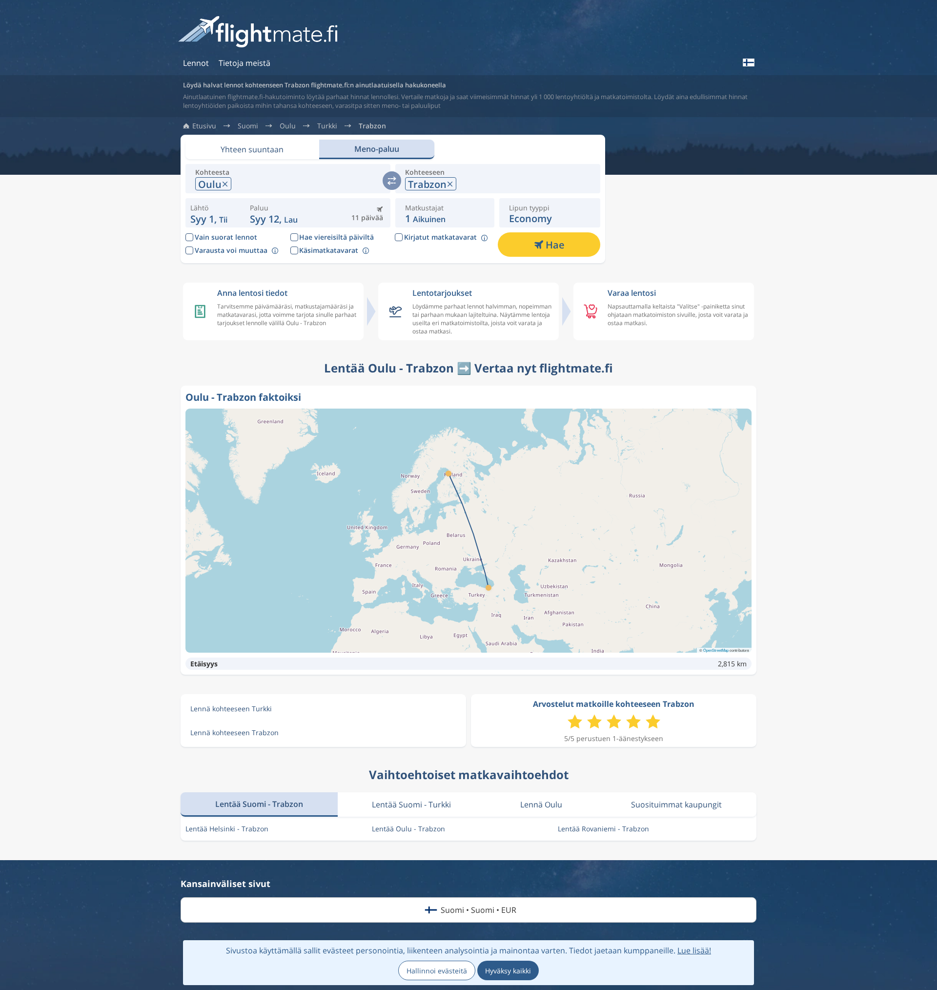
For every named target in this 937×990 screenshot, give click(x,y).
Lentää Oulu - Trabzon (408, 828)
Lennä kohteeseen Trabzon (234, 732)
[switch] (392, 180)
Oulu (288, 126)
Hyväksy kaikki (508, 970)
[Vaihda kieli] (748, 62)
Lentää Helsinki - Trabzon (226, 828)
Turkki (327, 126)
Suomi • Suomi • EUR (478, 910)
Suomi (248, 126)
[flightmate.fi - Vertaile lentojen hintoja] (261, 32)
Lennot (196, 63)
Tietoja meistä (244, 63)
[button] (274, 212)
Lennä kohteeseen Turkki (231, 708)
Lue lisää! (694, 950)
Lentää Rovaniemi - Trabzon (603, 828)
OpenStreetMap (716, 650)
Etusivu (204, 126)
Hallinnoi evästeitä (437, 970)
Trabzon (372, 126)
